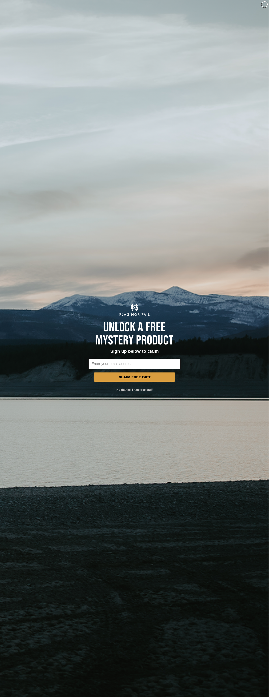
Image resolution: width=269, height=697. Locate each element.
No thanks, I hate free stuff (134, 389)
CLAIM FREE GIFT (135, 377)
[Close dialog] (265, 4)
